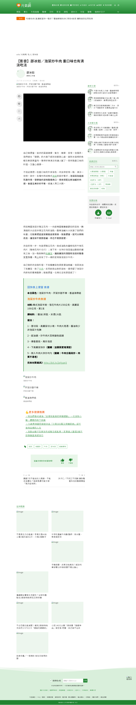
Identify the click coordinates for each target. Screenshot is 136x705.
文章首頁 (85, 690)
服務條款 (58, 697)
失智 (82, 11)
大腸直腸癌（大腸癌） (98, 171)
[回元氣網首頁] (26, 5)
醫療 (44, 11)
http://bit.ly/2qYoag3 (55, 362)
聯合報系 (81, 697)
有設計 (84, 5)
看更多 (116, 85)
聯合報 (56, 5)
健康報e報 (57, 681)
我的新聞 (108, 5)
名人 (29, 54)
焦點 (18, 11)
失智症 (110, 176)
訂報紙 (88, 697)
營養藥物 (62, 446)
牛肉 (41, 268)
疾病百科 (70, 690)
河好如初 (75, 5)
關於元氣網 (43, 690)
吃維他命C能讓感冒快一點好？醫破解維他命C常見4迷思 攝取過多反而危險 (59, 18)
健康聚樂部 (53, 690)
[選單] (118, 5)
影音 (59, 11)
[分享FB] (19, 96)
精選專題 (62, 690)
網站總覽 (103, 697)
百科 (51, 11)
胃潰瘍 (107, 184)
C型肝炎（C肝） (96, 184)
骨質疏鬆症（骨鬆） (97, 176)
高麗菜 (49, 253)
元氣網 (23, 54)
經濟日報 (65, 5)
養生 (26, 11)
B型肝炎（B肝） (96, 180)
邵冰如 (53, 446)
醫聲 (90, 11)
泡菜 (54, 175)
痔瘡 (111, 171)
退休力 (74, 11)
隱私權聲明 (72, 697)
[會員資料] (115, 5)
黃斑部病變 (94, 188)
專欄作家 (93, 690)
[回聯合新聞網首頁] (18, 5)
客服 (43, 697)
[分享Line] (19, 103)
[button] (118, 12)
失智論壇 (35, 11)
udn (18, 54)
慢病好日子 (100, 11)
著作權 (64, 697)
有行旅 (92, 5)
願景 (100, 5)
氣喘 (103, 188)
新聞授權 (50, 697)
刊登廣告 (32, 697)
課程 (66, 11)
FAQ (39, 697)
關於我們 (95, 697)
